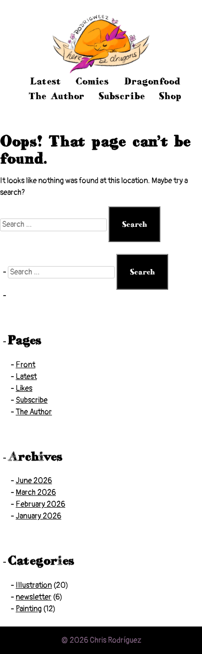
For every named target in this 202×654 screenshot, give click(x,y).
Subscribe (122, 95)
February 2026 (40, 504)
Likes (24, 388)
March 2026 (36, 492)
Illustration (34, 585)
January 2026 (38, 516)
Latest (45, 81)
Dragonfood (152, 81)
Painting (29, 609)
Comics (92, 81)
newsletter (33, 597)
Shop (170, 95)
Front (25, 365)
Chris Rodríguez (115, 640)
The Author (56, 95)
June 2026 (34, 481)
